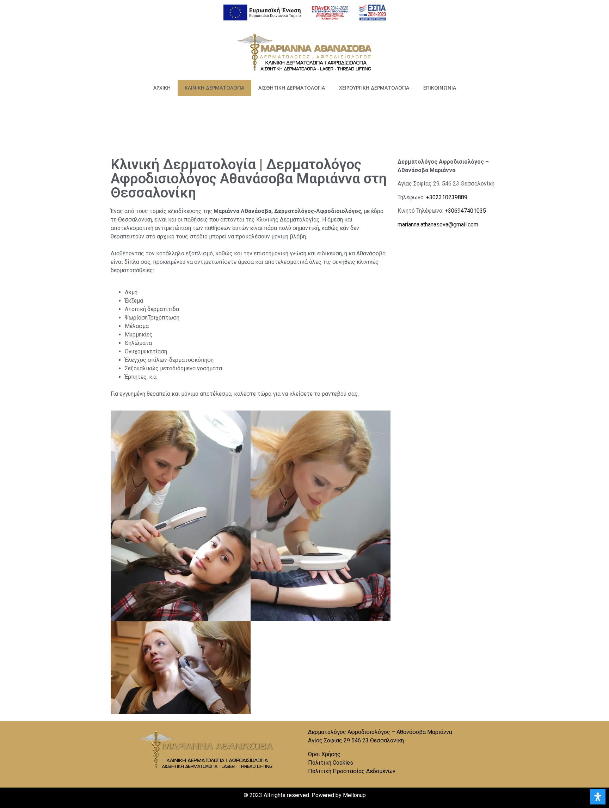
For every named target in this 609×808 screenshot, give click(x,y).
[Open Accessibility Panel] (597, 796)
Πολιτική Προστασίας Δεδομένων (351, 771)
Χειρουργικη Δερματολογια (374, 87)
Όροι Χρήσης (324, 754)
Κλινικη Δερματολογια (214, 87)
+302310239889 (446, 197)
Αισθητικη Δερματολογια (291, 87)
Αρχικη (162, 87)
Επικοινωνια (439, 87)
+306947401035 (465, 210)
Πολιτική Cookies (330, 762)
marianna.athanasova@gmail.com (438, 224)
